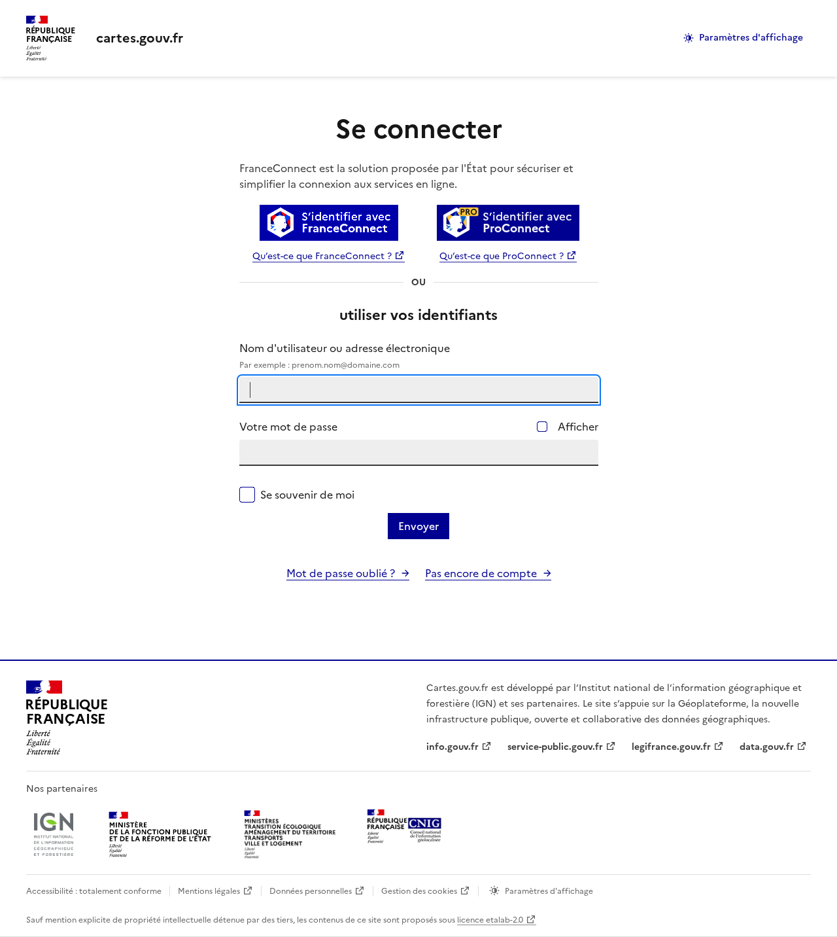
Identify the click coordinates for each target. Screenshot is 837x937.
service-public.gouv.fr (555, 747)
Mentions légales (209, 891)
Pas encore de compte (481, 573)
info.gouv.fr (452, 747)
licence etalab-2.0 (490, 920)
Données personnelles (310, 891)
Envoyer (418, 526)
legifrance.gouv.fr (671, 747)
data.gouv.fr (767, 747)
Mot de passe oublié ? (340, 573)
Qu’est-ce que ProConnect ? (501, 256)
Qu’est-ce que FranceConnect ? (322, 256)
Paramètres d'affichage (751, 37)
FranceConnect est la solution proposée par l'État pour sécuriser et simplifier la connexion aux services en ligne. (406, 176)
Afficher (578, 426)
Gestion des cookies (419, 891)
